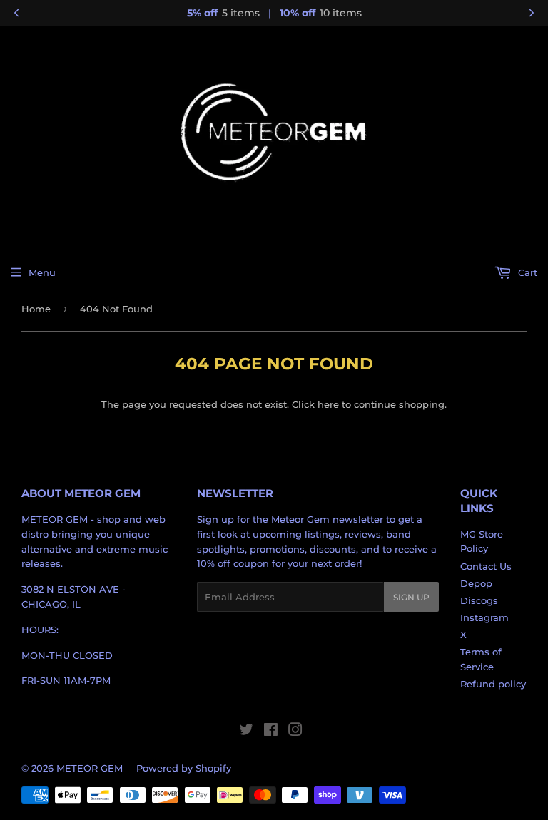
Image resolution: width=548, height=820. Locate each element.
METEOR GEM (89, 768)
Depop (476, 583)
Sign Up (411, 597)
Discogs (479, 600)
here (328, 404)
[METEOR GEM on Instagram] (295, 731)
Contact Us (486, 566)
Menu (42, 272)
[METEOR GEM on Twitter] (246, 731)
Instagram (484, 617)
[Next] (531, 13)
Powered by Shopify (183, 768)
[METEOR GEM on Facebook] (270, 731)
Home (36, 308)
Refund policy (493, 684)
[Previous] (16, 13)
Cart (526, 272)
